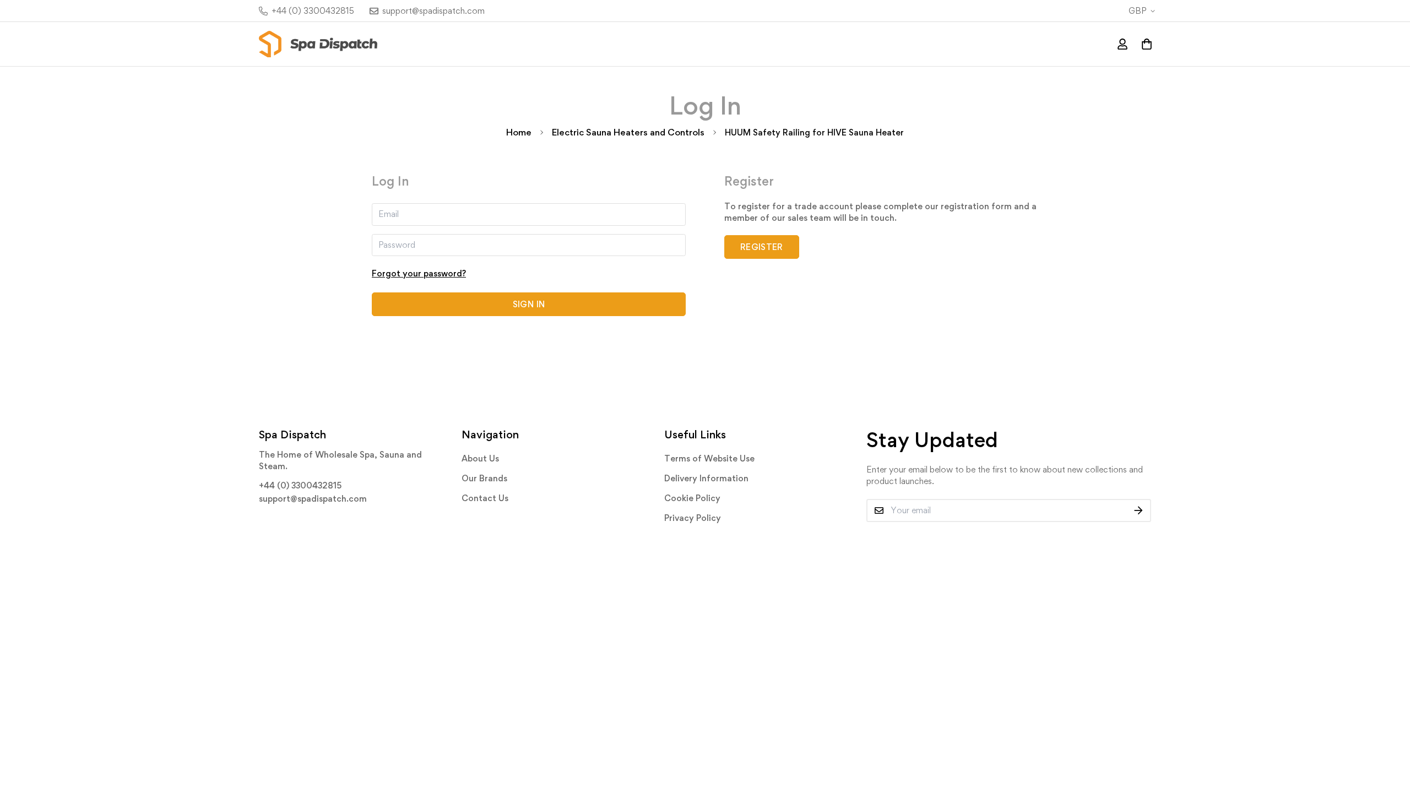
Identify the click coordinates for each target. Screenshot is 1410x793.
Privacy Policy (692, 518)
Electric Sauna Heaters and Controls (628, 132)
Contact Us (485, 498)
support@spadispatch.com (313, 498)
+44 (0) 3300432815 (300, 485)
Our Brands (484, 478)
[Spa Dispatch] (318, 44)
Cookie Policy (692, 498)
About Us (480, 458)
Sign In (529, 304)
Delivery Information (706, 478)
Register (761, 247)
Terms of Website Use (709, 458)
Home (519, 132)
